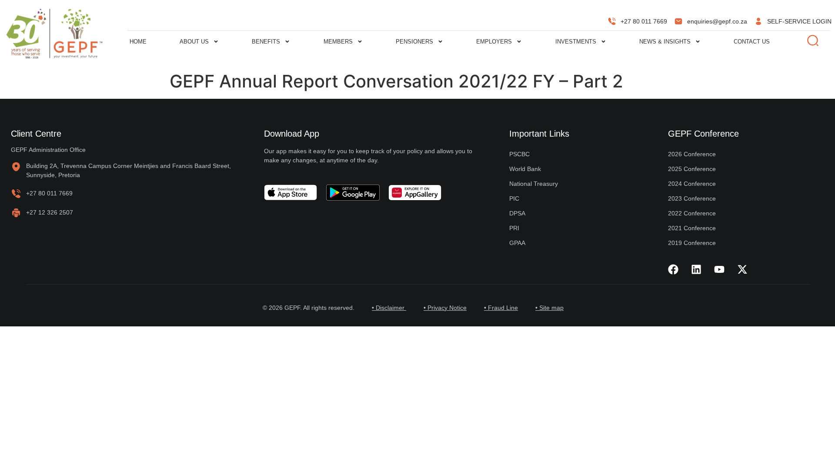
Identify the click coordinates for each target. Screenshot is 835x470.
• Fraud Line (501, 307)
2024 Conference (692, 183)
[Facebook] (673, 269)
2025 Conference (692, 168)
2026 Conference (692, 154)
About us (194, 41)
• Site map (549, 307)
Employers (494, 41)
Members (338, 41)
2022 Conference (692, 213)
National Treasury (533, 183)
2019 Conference (692, 242)
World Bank (525, 168)
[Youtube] (719, 269)
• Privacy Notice (445, 307)
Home (138, 41)
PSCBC (519, 154)
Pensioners (414, 41)
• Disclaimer (389, 307)
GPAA (517, 242)
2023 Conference (692, 198)
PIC (514, 198)
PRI (514, 228)
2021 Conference (692, 228)
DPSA (517, 213)
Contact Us (752, 41)
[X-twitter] (742, 269)
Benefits (266, 41)
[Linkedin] (696, 269)
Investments (575, 41)
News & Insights (665, 41)
